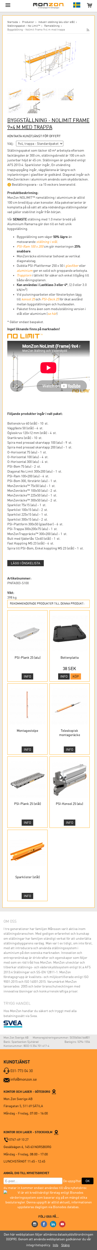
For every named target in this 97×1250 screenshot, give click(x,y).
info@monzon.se (23, 1079)
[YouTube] (62, 1224)
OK (87, 1181)
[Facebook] (44, 1224)
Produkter (28, 22)
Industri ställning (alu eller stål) (56, 22)
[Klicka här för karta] (54, 1091)
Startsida (12, 22)
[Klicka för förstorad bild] (48, 61)
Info (27, 676)
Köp (76, 676)
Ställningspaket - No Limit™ (23, 25)
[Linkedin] (53, 1224)
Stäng (65, 1245)
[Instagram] (35, 1224)
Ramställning (52, 25)
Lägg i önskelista (25, 563)
